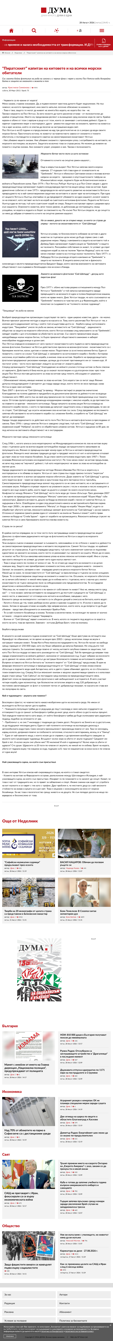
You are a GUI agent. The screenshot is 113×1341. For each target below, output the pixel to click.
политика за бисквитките (52, 1331)
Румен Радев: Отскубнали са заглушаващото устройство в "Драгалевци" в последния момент (84, 1054)
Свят (6, 1154)
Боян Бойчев (71, 917)
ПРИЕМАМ (10, 1336)
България (10, 1026)
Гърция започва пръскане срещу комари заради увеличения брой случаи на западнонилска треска (82, 1204)
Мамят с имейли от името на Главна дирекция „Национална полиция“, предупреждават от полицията (26, 1068)
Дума (12, 868)
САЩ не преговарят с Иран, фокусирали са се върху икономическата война (21, 1196)
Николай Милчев (73, 1241)
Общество (11, 1226)
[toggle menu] (102, 30)
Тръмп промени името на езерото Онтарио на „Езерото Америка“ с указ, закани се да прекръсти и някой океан (83, 1166)
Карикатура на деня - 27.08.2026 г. (79, 1251)
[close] (110, 1325)
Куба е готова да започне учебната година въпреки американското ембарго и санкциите (83, 1185)
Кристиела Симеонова (18, 88)
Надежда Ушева (72, 868)
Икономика (12, 1092)
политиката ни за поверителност (79, 1331)
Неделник (18, 53)
